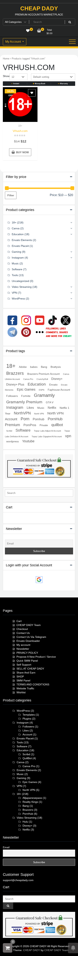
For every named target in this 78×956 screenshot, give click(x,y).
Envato (53, 384)
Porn (25, 418)
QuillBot (27, 758)
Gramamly (44, 395)
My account (23, 644)
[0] (7, 948)
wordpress (12, 441)
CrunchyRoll (42, 379)
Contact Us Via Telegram (31, 636)
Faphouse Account (59, 389)
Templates (29, 714)
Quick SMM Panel (27, 660)
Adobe (23, 366)
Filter (10, 195)
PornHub (28, 813)
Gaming (16, 251)
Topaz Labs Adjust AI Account (47, 431)
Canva (16, 228)
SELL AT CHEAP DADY (30, 668)
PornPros (29, 425)
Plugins (27, 718)
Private (44, 425)
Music (15, 263)
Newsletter (22, 648)
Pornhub (38, 419)
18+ (20, 125)
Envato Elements (22, 240)
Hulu (25, 821)
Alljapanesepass (32, 797)
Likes (30, 407)
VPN (14, 292)
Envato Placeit (20, 245)
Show (6, 76)
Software (17, 269)
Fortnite (25, 395)
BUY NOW (22, 152)
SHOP (20, 676)
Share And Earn (25, 672)
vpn (68, 436)
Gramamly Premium (24, 402)
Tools (15, 275)
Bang (44, 366)
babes (33, 366)
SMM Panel (23, 680)
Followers (12, 395)
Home (6, 58)
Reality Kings (30, 801)
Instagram (18, 257)
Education (18, 234)
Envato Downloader (28, 640)
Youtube (28, 441)
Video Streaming (22, 286)
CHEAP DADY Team (28, 625)
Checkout (22, 628)
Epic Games (26, 389)
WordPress (18, 298)
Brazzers (15, 373)
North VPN (39, 414)
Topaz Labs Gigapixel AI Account (47, 436)
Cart (19, 621)
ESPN (41, 390)
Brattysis (56, 366)
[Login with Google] (39, 579)
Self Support (23, 664)
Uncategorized (20, 280)
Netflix (52, 407)
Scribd (9, 431)
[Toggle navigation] (72, 42)
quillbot (57, 425)
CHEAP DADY (39, 8)
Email (6, 847)
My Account (13, 41)
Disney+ (56, 378)
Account (27, 734)
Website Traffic (25, 688)
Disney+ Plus (15, 384)
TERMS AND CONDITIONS (32, 684)
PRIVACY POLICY (27, 652)
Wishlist (21, 692)
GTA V (49, 402)
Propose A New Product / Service (36, 656)
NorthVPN (22, 413)
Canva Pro (28, 379)
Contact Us (23, 632)
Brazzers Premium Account (43, 373)
